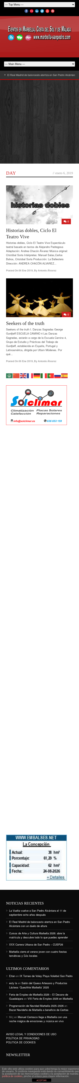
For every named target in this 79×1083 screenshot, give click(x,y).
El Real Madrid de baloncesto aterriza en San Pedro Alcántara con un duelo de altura (39, 924)
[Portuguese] (50, 375)
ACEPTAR (41, 1080)
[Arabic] (9, 375)
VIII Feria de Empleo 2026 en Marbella (50, 998)
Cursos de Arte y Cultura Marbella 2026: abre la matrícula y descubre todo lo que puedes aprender (38, 935)
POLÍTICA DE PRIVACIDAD (22, 1038)
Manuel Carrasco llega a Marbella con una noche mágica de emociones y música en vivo (38, 1019)
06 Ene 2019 (26, 270)
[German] (37, 375)
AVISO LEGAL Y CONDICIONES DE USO (31, 1034)
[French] (30, 375)
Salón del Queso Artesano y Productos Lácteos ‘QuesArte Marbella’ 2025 (38, 985)
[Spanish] (64, 375)
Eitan (12, 976)
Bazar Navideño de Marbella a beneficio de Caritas (38, 1010)
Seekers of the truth (25, 323)
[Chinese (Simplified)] (16, 375)
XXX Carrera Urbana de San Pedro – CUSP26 (36, 944)
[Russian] (57, 375)
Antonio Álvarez (47, 270)
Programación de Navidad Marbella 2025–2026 (36, 1006)
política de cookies (12, 1076)
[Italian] (44, 375)
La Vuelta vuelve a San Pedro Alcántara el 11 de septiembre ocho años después (37, 913)
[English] (23, 375)
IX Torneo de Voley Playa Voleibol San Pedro (46, 976)
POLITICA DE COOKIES (21, 1042)
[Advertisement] (39, 122)
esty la (13, 983)
